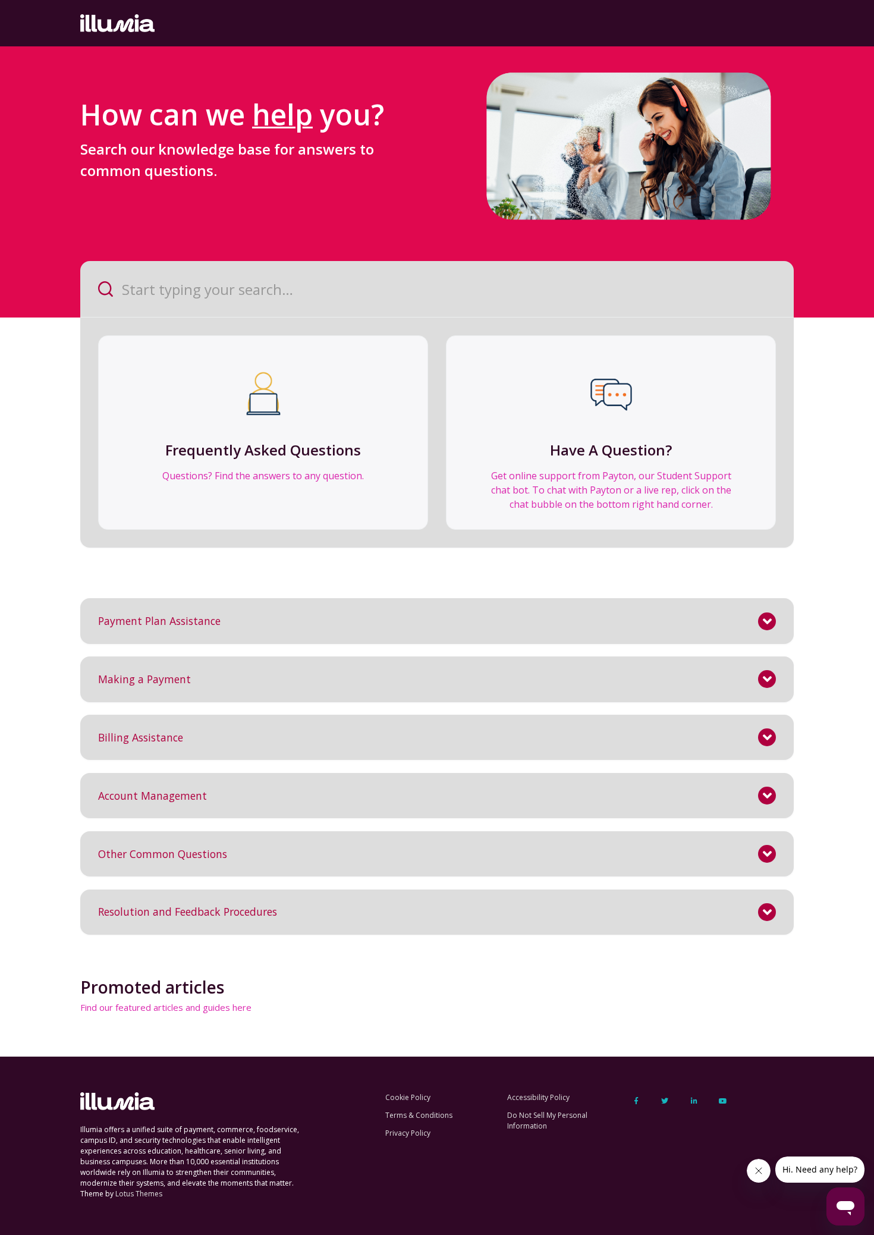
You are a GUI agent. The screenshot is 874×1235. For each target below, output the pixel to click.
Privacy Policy (407, 1133)
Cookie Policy (407, 1097)
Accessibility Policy (538, 1097)
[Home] (117, 23)
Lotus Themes (138, 1194)
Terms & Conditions (418, 1115)
